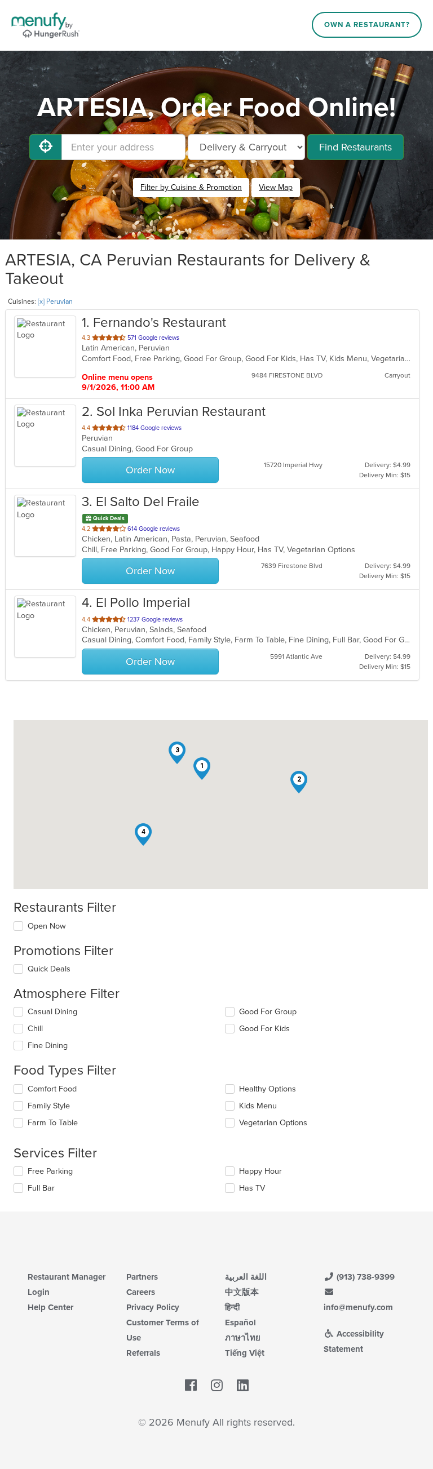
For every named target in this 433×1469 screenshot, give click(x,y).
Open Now (47, 926)
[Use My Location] (45, 147)
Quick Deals (49, 969)
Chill (35, 1028)
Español (240, 1322)
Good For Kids (264, 1028)
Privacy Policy (152, 1307)
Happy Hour (260, 1171)
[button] (202, 768)
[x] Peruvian (55, 301)
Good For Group (268, 1012)
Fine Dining (48, 1045)
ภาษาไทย (242, 1338)
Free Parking (50, 1171)
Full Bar (41, 1188)
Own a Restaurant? (367, 24)
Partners (142, 1277)
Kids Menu (258, 1106)
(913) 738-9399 (364, 1277)
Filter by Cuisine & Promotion (191, 187)
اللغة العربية (246, 1277)
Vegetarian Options (273, 1123)
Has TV (252, 1188)
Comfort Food (52, 1089)
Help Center (50, 1307)
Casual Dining (52, 1012)
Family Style (49, 1106)
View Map (276, 187)
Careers (140, 1292)
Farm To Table (53, 1123)
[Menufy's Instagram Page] (217, 1385)
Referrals (143, 1353)
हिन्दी (232, 1307)
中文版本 (242, 1292)
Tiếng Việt (244, 1353)
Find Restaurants (355, 147)
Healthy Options (267, 1089)
